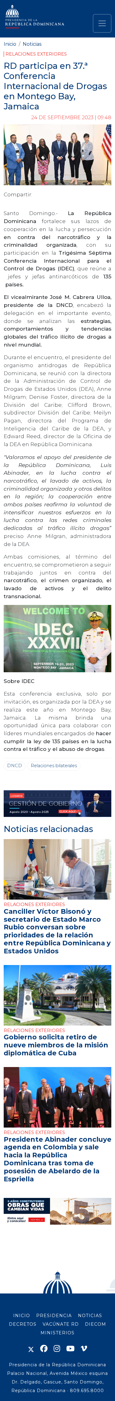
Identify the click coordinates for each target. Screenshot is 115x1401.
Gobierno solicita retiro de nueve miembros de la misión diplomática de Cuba (56, 1045)
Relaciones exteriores (36, 54)
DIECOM (95, 1324)
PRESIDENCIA (54, 1315)
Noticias (32, 44)
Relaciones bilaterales (54, 765)
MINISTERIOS (57, 1333)
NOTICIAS (90, 1315)
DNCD (14, 765)
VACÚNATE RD (61, 1324)
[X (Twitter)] (31, 1348)
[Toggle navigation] (102, 23)
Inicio (10, 44)
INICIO (21, 1315)
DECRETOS (22, 1324)
